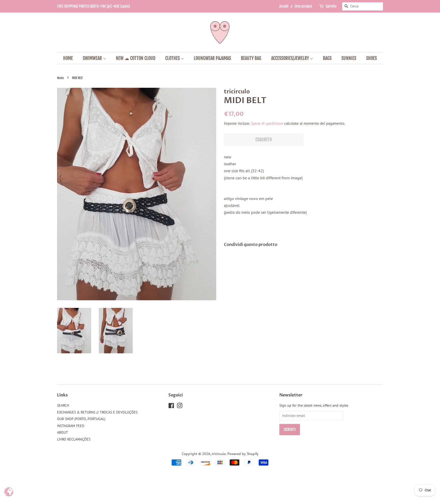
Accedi (283, 6)
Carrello (331, 6)
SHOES (371, 58)
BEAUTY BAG (251, 58)
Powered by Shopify (242, 454)
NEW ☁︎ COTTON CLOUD (135, 58)
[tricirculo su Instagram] (179, 406)
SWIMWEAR (93, 58)
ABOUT (62, 432)
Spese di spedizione (267, 123)
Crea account (303, 6)
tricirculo (219, 454)
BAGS (327, 58)
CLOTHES (173, 58)
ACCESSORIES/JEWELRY (290, 58)
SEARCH (63, 405)
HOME (68, 58)
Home (60, 78)
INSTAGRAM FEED (70, 425)
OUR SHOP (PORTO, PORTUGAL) (81, 419)
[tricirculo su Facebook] (171, 406)
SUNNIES (348, 58)
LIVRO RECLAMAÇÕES (73, 439)
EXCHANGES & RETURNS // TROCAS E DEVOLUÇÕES (97, 412)
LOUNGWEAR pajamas (212, 58)
